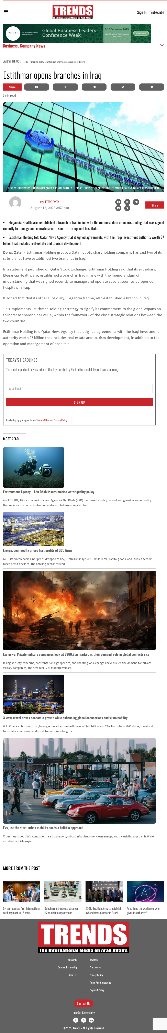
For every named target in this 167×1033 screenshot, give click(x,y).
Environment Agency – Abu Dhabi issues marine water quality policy (48, 491)
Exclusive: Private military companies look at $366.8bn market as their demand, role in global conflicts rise (76, 654)
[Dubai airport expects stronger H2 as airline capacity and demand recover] (63, 891)
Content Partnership (67, 967)
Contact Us (83, 1003)
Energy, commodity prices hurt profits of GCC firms (37, 550)
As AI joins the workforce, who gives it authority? (143, 910)
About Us (73, 975)
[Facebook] (37, 87)
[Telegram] (151, 87)
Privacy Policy (60, 420)
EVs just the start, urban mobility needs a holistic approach (43, 827)
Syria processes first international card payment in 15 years (21, 910)
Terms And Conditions (100, 982)
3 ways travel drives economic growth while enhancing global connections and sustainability (65, 717)
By (49, 202)
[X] (65, 87)
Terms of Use (42, 420)
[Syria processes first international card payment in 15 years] (21, 891)
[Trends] (73, 12)
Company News (32, 45)
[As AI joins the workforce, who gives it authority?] (145, 891)
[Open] (6, 12)
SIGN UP (79, 402)
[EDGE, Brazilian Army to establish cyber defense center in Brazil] (104, 891)
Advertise (94, 960)
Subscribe (157, 12)
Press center (95, 967)
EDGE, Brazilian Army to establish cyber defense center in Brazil (104, 910)
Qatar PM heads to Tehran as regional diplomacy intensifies (104, 62)
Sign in (141, 12)
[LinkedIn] (94, 87)
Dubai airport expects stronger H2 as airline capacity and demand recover (61, 912)
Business (10, 45)
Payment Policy (97, 990)
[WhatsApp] (123, 87)
